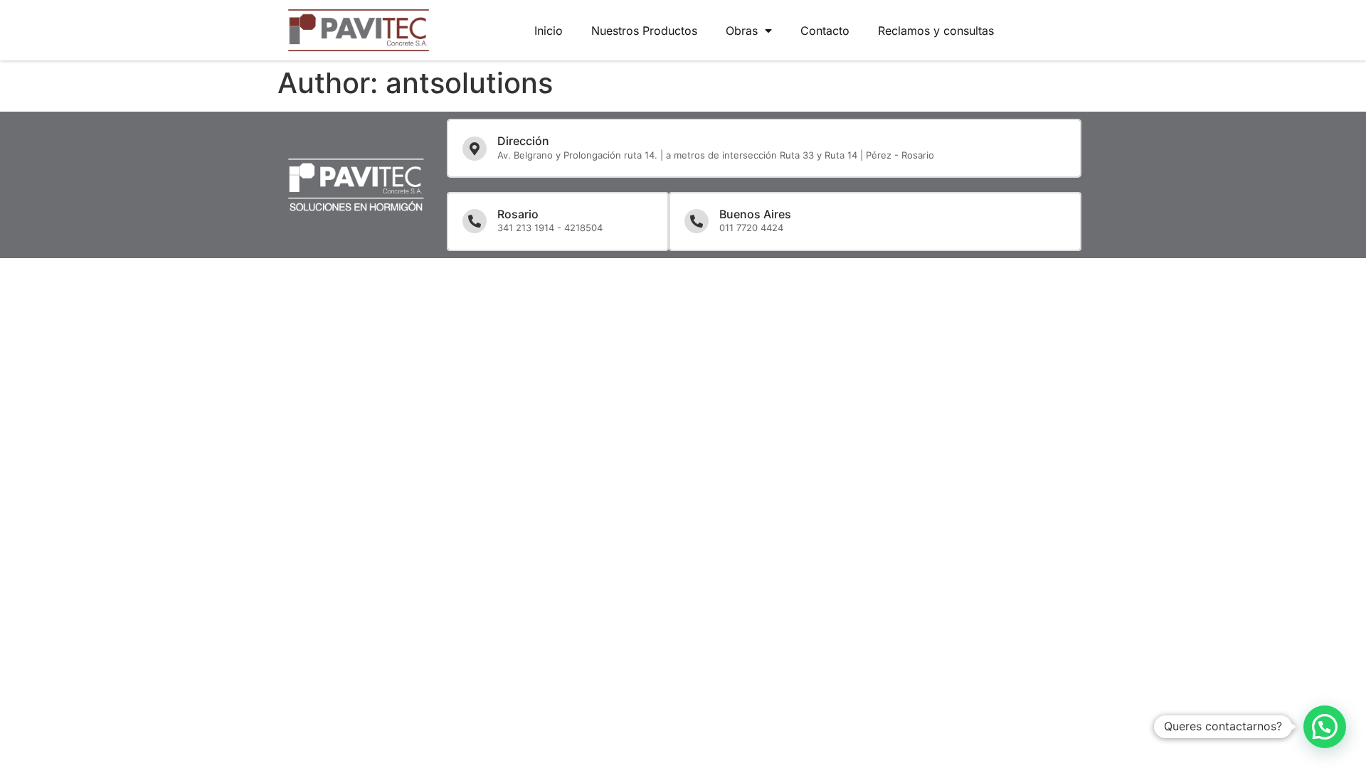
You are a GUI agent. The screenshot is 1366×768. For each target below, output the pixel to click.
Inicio (548, 30)
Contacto (824, 30)
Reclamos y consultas (936, 30)
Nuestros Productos (644, 30)
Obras (742, 30)
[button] (1324, 726)
